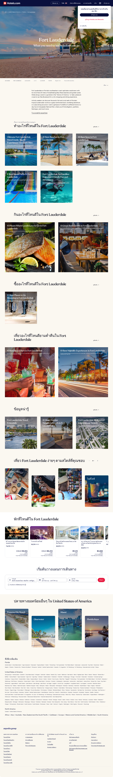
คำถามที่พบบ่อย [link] (29, 740)
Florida (24, 12)
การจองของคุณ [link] (28, 737)
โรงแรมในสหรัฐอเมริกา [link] (9, 740)
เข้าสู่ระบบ (106, 3)
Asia (12, 715)
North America (10, 709)
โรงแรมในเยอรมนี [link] (8, 760)
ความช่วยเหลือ (87, 3)
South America (102, 715)
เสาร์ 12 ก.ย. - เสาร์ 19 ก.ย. (50, 581)
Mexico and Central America (76, 715)
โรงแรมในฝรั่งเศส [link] (8, 754)
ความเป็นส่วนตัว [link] (73, 740)
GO (6, 12)
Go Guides (7, 80)
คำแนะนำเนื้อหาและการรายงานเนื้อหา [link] (78, 745)
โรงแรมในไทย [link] (7, 737)
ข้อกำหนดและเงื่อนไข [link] (74, 737)
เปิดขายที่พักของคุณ (75, 3)
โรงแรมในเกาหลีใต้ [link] (8, 745)
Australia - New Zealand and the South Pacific (31, 715)
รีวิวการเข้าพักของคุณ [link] (30, 745)
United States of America (14, 12)
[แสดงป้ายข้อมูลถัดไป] (108, 541)
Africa (7, 715)
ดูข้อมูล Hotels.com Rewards (94, 19)
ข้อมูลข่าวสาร (58, 80)
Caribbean (53, 715)
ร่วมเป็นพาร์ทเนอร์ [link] (51, 738)
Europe (61, 715)
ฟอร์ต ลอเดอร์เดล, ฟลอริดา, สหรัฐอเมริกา (24, 581)
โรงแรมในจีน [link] (7, 751)
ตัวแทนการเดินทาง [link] (51, 747)
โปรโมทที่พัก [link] (50, 744)
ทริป (95, 3)
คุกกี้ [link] (70, 743)
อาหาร (35, 80)
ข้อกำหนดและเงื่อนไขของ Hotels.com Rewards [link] (78, 749)
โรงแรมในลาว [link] (7, 748)
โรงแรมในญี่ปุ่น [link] (7, 743)
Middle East (91, 715)
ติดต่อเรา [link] (27, 743)
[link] (94, 26)
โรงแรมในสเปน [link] (7, 757)
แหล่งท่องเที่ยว (27, 80)
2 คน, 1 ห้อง (75, 581)
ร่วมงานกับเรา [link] (94, 740)
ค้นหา (101, 580)
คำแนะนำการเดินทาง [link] (96, 743)
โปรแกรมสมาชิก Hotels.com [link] (98, 745)
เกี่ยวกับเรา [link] (93, 737)
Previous (89, 460)
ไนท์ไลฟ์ (50, 80)
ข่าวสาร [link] (49, 741)
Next (96, 460)
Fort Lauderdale (17, 80)
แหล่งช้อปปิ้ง (42, 80)
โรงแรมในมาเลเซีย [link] (8, 762)
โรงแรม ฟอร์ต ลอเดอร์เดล (69, 80)
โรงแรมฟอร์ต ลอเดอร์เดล (39, 113)
